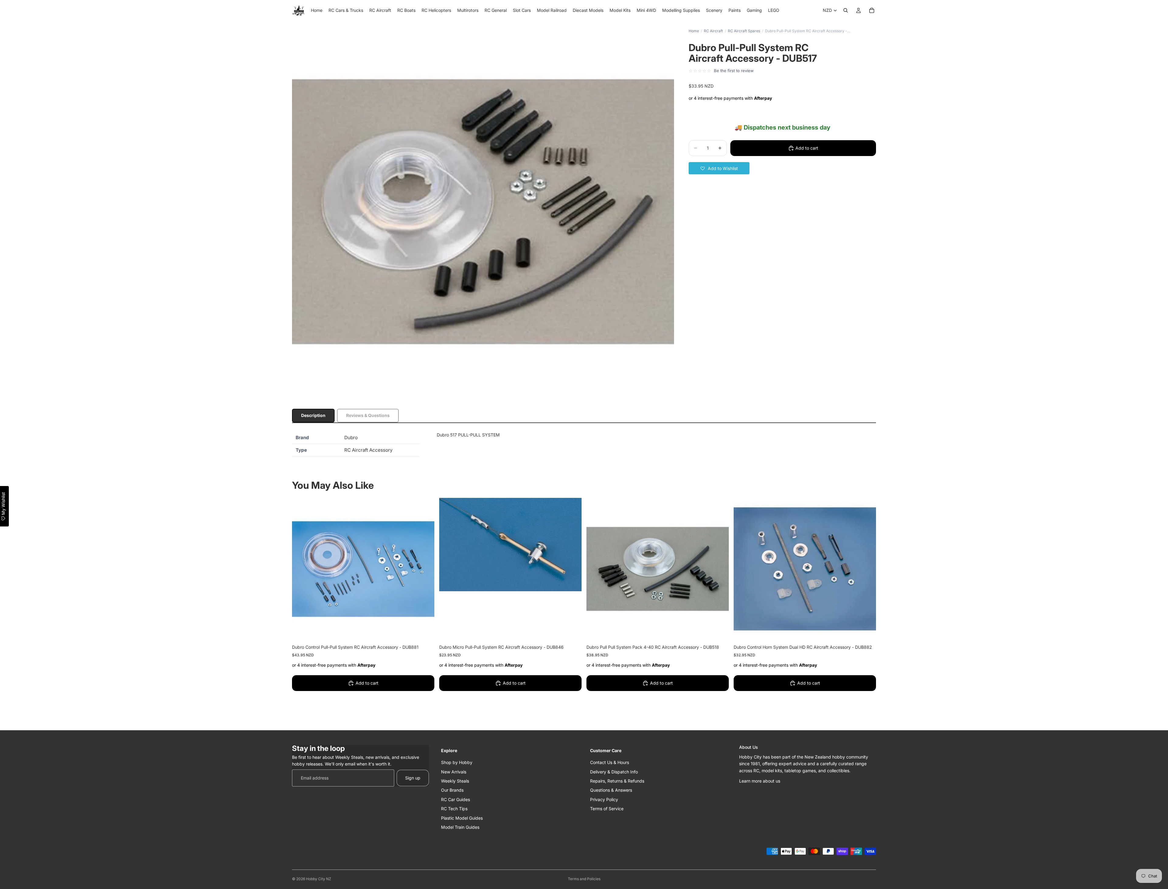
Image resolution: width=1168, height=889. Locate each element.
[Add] (424, 630)
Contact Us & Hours (609, 762)
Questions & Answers (611, 790)
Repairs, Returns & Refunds (617, 780)
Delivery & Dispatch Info (614, 771)
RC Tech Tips (454, 808)
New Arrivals (453, 771)
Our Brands (452, 790)
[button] (719, 168)
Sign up (412, 777)
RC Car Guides (455, 799)
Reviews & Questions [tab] (368, 415)
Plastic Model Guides (462, 817)
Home (694, 31)
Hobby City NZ (318, 879)
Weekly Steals (455, 780)
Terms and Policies (584, 879)
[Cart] (871, 10)
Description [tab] (313, 415)
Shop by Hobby (456, 762)
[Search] (845, 10)
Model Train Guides (460, 826)
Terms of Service (607, 808)
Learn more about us (759, 780)
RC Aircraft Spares (744, 31)
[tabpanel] (584, 444)
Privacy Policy (604, 799)
